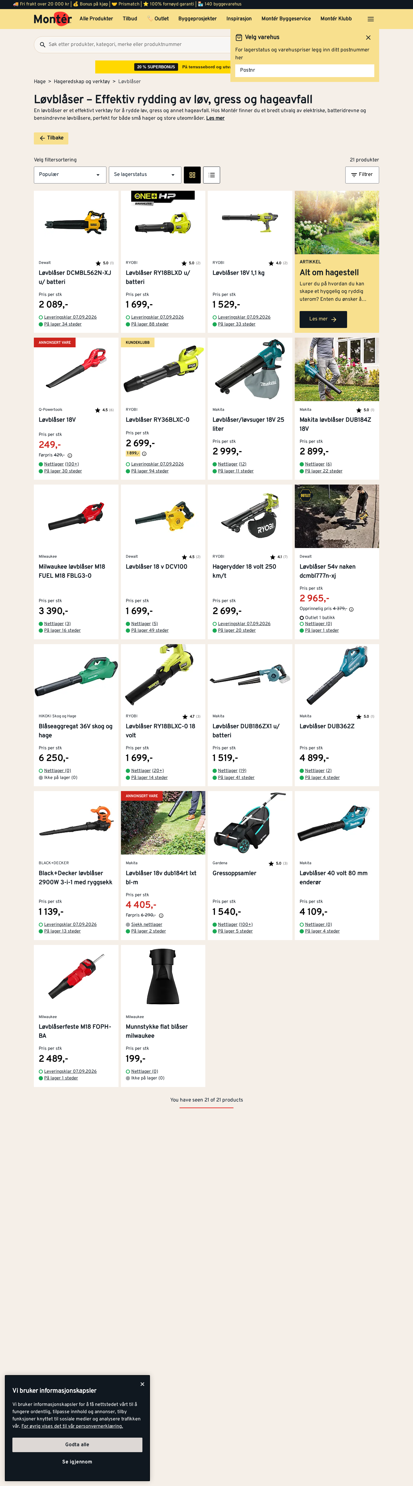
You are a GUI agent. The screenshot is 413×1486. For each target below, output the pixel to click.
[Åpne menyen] (370, 19)
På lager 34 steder (63, 324)
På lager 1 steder (322, 631)
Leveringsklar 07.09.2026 (70, 317)
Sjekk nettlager (146, 925)
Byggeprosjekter (197, 19)
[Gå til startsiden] (53, 19)
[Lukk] (142, 1384)
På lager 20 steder (237, 631)
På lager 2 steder (148, 931)
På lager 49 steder (150, 631)
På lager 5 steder (235, 931)
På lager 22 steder (324, 471)
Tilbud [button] (130, 19)
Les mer (215, 118)
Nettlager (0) (318, 624)
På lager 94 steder (150, 471)
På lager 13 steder (62, 931)
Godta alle (77, 1445)
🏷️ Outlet (158, 19)
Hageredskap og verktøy (82, 82)
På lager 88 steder (150, 324)
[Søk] (40, 44)
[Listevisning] (211, 175)
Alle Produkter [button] (96, 19)
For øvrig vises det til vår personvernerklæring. (72, 1426)
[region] (77, 1428)
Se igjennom (77, 1462)
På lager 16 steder (62, 631)
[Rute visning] (192, 175)
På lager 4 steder (322, 778)
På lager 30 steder (63, 471)
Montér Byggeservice (286, 19)
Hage (40, 82)
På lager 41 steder (236, 778)
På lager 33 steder (236, 324)
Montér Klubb (336, 19)
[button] (70, 175)
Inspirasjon (239, 19)
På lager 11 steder (236, 471)
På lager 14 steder (149, 778)
